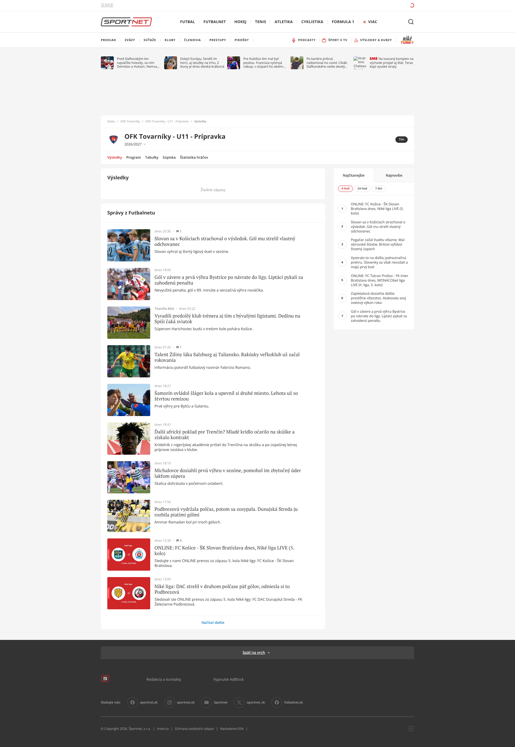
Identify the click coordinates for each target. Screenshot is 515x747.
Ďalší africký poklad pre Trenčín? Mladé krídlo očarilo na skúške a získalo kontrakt (224, 434)
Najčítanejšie (354, 175)
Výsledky (114, 157)
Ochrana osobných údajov (194, 728)
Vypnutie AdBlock (228, 679)
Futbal (187, 21)
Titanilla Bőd (164, 309)
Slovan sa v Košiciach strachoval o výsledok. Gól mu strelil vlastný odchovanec (224, 241)
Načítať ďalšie (213, 622)
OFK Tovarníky (130, 121)
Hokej (240, 21)
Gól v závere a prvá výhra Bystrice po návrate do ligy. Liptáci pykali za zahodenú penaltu (228, 280)
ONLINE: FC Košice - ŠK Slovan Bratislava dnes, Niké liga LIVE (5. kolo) (224, 550)
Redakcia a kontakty (163, 679)
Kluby (111, 121)
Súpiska (169, 157)
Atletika (284, 21)
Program (133, 157)
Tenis (260, 21)
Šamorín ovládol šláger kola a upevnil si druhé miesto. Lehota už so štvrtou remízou (226, 396)
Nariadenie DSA (232, 728)
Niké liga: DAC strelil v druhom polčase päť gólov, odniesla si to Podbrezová (222, 589)
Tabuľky (151, 157)
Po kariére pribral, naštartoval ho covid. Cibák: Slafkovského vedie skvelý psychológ (327, 62)
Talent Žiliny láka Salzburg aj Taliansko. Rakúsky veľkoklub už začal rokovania (227, 357)
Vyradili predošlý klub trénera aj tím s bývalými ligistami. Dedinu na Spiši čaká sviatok (227, 319)
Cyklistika (312, 21)
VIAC (372, 21)
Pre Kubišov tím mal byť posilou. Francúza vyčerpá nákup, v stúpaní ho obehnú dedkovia (264, 62)
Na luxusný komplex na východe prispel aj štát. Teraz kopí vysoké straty (391, 62)
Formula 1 (343, 21)
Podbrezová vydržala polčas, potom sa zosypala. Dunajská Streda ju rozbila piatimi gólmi (226, 512)
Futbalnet (215, 21)
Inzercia (162, 728)
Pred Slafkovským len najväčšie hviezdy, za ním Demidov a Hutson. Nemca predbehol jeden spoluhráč (137, 62)
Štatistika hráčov (194, 157)
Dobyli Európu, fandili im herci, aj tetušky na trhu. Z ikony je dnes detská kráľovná (202, 62)
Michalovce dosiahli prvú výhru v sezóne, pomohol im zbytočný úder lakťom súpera (227, 473)
